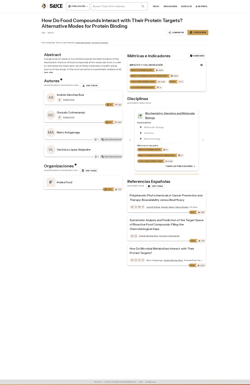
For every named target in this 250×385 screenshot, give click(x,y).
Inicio (156, 6)
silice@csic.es (151, 382)
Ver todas (89, 170)
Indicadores (170, 6)
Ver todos (90, 85)
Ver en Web (198, 32)
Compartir (176, 32)
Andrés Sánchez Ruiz (83, 43)
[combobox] (78, 6)
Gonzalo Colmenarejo (100, 43)
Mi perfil (202, 6)
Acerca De (186, 6)
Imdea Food (64, 182)
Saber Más (197, 56)
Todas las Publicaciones (180, 166)
